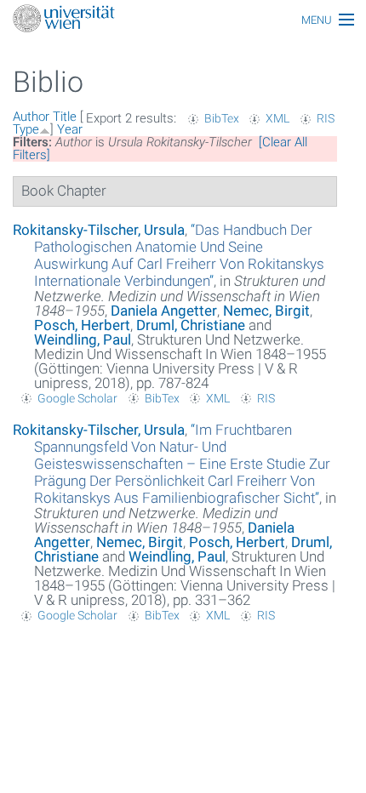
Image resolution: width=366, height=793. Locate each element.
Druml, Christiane (190, 325)
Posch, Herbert (82, 325)
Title (65, 116)
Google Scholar (77, 398)
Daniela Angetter (164, 310)
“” (179, 255)
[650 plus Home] (183, 20)
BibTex (221, 118)
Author (31, 116)
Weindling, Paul (82, 339)
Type (26, 129)
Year (70, 129)
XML (277, 118)
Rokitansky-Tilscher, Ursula (99, 229)
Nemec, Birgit (266, 310)
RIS (326, 118)
